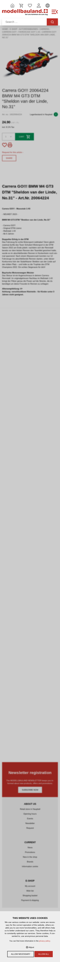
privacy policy (44, 941)
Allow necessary (20, 954)
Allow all (43, 954)
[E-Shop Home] (25, 13)
